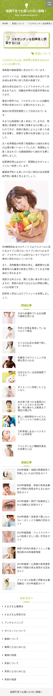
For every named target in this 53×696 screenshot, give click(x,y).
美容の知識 (10, 679)
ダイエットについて (15, 630)
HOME (5, 23)
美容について (18, 23)
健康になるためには (15, 647)
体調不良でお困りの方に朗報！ (26, 692)
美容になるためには (15, 671)
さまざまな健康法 (13, 606)
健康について (11, 639)
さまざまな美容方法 (15, 614)
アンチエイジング (13, 622)
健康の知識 (10, 655)
